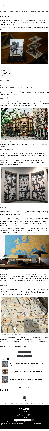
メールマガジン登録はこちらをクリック (24, 355)
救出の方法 (3, 75)
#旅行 (28, 387)
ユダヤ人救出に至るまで (6, 73)
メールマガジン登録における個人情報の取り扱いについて (11, 421)
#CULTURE (23, 387)
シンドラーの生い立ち (5, 70)
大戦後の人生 (4, 77)
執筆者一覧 (28, 414)
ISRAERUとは (24, 414)
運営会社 (20, 414)
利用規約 (18, 415)
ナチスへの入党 (4, 72)
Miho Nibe (3, 14)
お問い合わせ (22, 415)
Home (6, 403)
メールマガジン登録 (24, 417)
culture (11, 403)
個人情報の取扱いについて (28, 415)
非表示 (6, 68)
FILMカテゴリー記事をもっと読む (24, 351)
